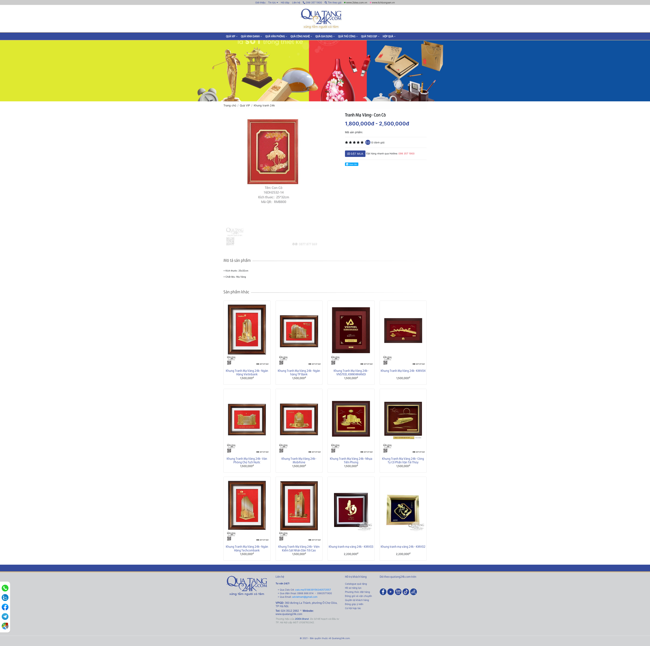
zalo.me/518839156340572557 (313, 589)
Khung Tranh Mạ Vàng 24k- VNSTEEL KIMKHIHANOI (351, 372)
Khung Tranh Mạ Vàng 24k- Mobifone (298, 460)
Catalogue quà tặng (356, 583)
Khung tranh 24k (264, 105)
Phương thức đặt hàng (357, 591)
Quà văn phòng (275, 36)
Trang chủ (229, 105)
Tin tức (272, 2)
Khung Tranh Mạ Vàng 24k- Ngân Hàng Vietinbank (247, 372)
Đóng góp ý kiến (354, 604)
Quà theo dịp (369, 36)
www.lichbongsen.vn (383, 2)
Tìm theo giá (334, 2)
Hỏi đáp (285, 2)
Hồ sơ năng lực (353, 587)
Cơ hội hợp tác (353, 608)
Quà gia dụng (323, 36)
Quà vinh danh (250, 36)
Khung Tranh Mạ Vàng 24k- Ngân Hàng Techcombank (247, 548)
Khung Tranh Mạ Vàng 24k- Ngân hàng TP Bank (299, 372)
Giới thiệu (260, 2)
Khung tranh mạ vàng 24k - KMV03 (351, 546)
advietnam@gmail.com (304, 596)
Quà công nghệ (300, 36)
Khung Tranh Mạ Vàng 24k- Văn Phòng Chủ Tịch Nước (247, 460)
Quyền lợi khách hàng (357, 600)
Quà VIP (230, 36)
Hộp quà (388, 36)
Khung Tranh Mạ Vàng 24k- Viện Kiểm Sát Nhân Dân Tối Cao (299, 548)
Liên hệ (296, 2)
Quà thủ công (346, 36)
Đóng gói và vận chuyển (358, 595)
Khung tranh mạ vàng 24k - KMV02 (403, 546)
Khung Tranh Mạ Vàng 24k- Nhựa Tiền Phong (351, 460)
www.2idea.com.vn (356, 2)
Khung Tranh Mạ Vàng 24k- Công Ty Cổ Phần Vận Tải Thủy (403, 460)
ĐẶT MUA (356, 153)
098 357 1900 (313, 2)
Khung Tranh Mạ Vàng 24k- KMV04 (403, 370)
